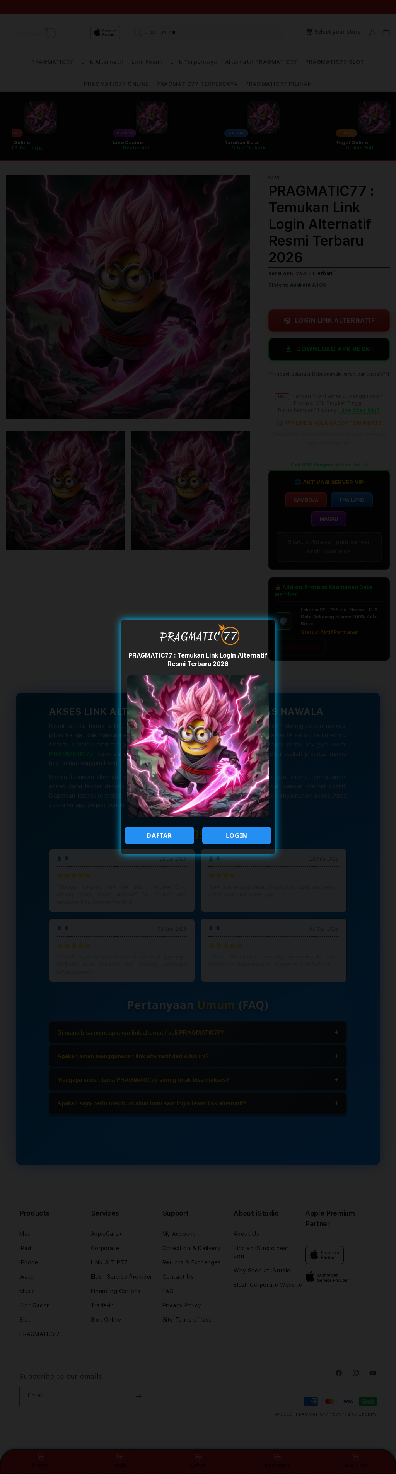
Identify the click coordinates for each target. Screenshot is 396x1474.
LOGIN (237, 835)
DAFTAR (159, 835)
